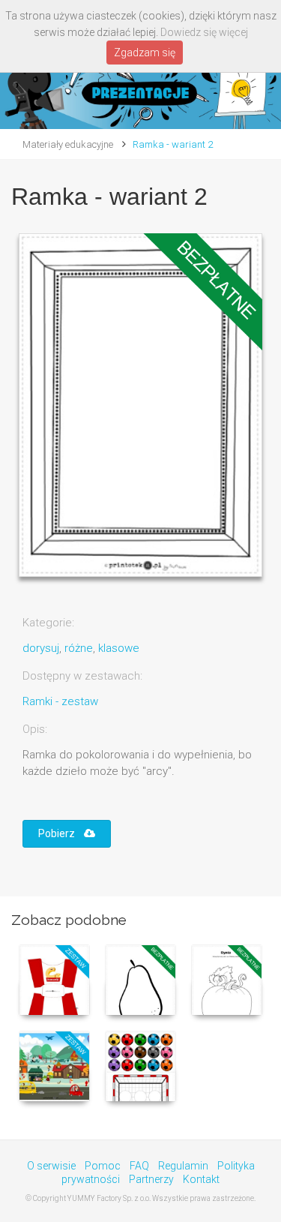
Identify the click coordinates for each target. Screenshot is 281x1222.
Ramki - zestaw (60, 701)
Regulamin (183, 1166)
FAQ (139, 1166)
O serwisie (51, 1166)
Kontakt (201, 1179)
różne (78, 648)
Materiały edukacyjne (67, 144)
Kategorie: (48, 622)
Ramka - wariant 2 (173, 144)
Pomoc (103, 1166)
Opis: (34, 729)
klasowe (118, 648)
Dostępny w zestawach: (82, 676)
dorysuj (40, 648)
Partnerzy (151, 1179)
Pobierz (61, 833)
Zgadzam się (144, 53)
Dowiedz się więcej (204, 32)
